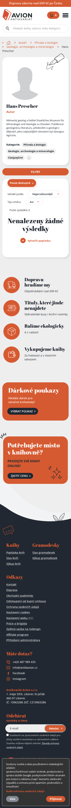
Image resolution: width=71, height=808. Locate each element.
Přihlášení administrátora (23, 640)
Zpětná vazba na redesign (23, 629)
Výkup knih (13, 564)
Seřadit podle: (15, 194)
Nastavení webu (19, 618)
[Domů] (9, 42)
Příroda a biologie (46, 42)
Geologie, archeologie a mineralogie (30, 47)
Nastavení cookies (18, 612)
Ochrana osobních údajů (22, 607)
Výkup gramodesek (44, 558)
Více (12, 799)
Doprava (11, 590)
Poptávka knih (15, 552)
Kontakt (11, 584)
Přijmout (56, 799)
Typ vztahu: (14, 202)
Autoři (23, 42)
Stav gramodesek (43, 552)
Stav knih (12, 558)
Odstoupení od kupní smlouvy (26, 601)
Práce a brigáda (16, 623)
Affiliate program (17, 635)
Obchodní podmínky (19, 596)
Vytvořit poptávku (39, 240)
